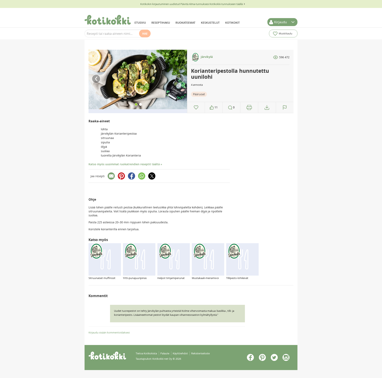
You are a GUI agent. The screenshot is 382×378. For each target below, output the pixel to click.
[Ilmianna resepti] (284, 107)
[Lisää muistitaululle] (196, 107)
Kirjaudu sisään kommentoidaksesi (109, 332)
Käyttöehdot (180, 353)
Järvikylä (206, 57)
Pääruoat (199, 94)
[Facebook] (131, 176)
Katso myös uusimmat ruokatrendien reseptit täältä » (125, 164)
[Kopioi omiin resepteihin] (266, 107)
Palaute (164, 353)
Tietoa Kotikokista (146, 353)
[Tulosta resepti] (249, 107)
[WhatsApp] (141, 176)
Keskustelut (210, 22)
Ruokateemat (185, 22)
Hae (144, 33)
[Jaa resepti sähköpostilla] (111, 176)
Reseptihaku (160, 22)
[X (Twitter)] (151, 176)
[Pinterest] (121, 176)
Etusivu (140, 22)
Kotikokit (232, 22)
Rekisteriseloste (200, 353)
